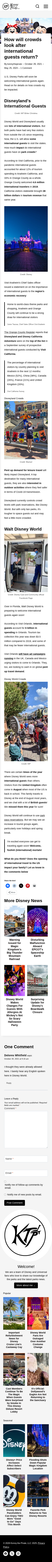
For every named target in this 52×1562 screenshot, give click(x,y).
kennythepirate (14, 64)
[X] (12, 1553)
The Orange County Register (19, 332)
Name (9, 1158)
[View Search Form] (37, 6)
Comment (10, 1108)
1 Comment (26, 68)
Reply (8, 1083)
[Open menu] (46, 6)
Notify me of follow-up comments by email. (24, 1186)
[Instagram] (18, 1553)
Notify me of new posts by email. (24, 1194)
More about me (25, 1285)
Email (9, 1173)
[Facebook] (5, 1553)
